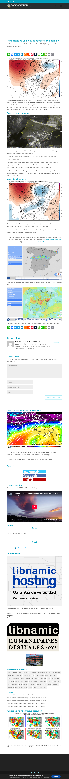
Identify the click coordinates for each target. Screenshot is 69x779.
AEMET (9, 672)
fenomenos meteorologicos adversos (34, 678)
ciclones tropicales (39, 675)
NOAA (9, 684)
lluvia (22, 681)
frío (45, 678)
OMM (20, 684)
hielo (48, 678)
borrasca (34, 672)
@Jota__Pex (22, 533)
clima (46, 675)
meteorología (43, 681)
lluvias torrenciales (33, 681)
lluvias (26, 681)
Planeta (25, 684)
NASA (48, 681)
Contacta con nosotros (15, 618)
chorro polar (19, 675)
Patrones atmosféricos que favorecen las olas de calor (29, 697)
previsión (39, 684)
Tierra (34, 687)
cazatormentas (11, 675)
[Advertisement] (34, 26)
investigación (11, 681)
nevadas (54, 681)
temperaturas (11, 687)
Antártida (15, 672)
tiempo (30, 687)
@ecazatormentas (12, 533)
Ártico (45, 687)
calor (50, 672)
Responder (56, 343)
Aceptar (56, 776)
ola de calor (15, 684)
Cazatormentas (13, 44)
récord (44, 684)
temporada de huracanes (21, 687)
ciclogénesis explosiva (28, 675)
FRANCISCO (19, 341)
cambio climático (57, 672)
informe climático (55, 678)
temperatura (55, 684)
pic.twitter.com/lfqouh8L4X (54, 239)
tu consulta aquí (56, 746)
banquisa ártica (26, 672)
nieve (59, 681)
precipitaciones (32, 684)
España (9, 678)
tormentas (40, 687)
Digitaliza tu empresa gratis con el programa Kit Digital (30, 608)
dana (55, 675)
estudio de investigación (18, 678)
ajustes (47, 777)
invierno (17, 681)
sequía (49, 684)
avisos (20, 672)
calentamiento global (42, 672)
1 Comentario (17, 46)
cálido (51, 675)
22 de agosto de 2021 (38, 242)
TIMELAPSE (23, 488)
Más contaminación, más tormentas (23, 695)
